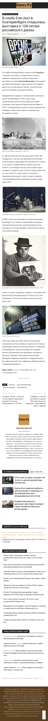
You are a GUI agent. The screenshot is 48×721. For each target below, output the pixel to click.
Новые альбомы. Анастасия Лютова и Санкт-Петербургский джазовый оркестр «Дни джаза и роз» (24, 653)
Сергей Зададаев (10, 667)
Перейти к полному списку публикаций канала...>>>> (22, 678)
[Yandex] (26, 461)
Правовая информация (23, 709)
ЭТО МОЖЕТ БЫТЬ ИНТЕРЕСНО (15, 472)
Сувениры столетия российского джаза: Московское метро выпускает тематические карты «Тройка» (36, 401)
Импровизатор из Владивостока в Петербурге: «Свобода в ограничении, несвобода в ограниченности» (25, 607)
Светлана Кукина (10, 643)
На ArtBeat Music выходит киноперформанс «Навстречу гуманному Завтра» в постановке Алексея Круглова (24, 573)
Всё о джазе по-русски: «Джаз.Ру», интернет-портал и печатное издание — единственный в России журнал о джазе (23, 534)
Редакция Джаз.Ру (13, 34)
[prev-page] (3, 514)
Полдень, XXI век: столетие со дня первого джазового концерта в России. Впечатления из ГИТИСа (13, 400)
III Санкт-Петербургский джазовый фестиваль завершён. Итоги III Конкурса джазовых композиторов (24, 593)
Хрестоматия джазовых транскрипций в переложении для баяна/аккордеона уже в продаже (24, 566)
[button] (3, 5)
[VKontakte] (22, 461)
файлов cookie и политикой (32, 714)
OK (44, 715)
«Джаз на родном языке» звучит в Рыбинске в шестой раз (24, 621)
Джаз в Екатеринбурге (24, 384)
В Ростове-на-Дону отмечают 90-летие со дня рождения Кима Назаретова (30, 480)
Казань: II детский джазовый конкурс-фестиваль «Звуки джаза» (24, 580)
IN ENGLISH (36, 709)
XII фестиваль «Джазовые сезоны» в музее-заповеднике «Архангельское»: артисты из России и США (23, 557)
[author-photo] (24, 425)
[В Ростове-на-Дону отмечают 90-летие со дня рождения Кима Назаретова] (7, 480)
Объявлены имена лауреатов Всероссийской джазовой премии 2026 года (24, 614)
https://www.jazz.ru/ (24, 431)
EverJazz (16, 370)
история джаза (22, 387)
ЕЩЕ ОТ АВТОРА (36, 472)
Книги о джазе (7, 493)
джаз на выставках (9, 387)
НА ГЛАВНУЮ (6, 11)
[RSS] (17, 461)
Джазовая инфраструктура (22, 11)
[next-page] (7, 514)
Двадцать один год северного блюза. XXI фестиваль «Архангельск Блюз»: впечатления (23, 586)
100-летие (12, 384)
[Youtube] (31, 461)
